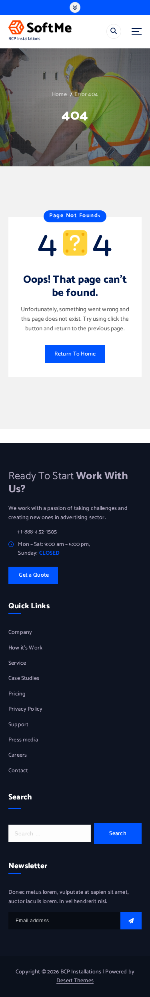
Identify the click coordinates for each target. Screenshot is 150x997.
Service (17, 663)
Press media (23, 740)
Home (59, 94)
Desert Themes (75, 980)
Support (18, 725)
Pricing (17, 694)
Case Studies (23, 678)
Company (20, 632)
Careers (17, 755)
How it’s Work (25, 648)
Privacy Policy (25, 709)
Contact (18, 771)
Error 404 (86, 94)
